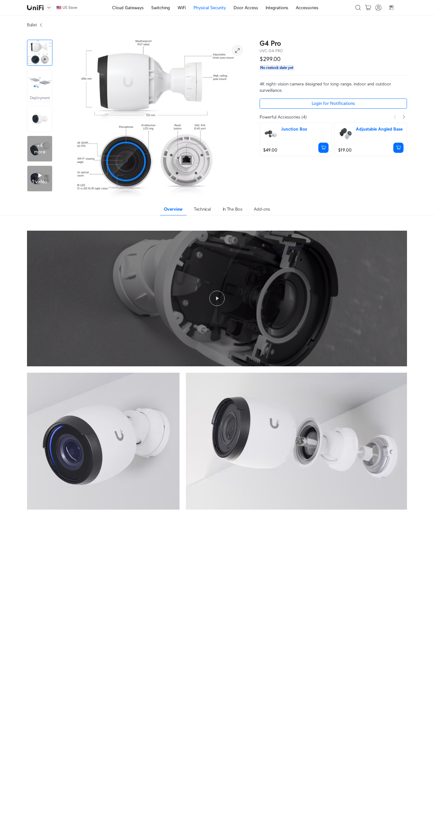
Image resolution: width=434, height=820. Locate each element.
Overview (173, 209)
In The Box (232, 209)
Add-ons (262, 209)
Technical (202, 209)
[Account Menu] (378, 8)
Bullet (32, 25)
